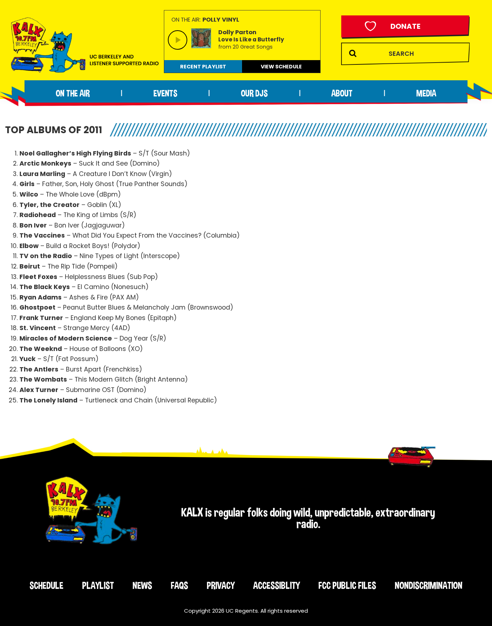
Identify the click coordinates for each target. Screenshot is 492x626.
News (142, 585)
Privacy (220, 585)
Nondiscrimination (428, 585)
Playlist (98, 585)
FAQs (179, 585)
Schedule (46, 585)
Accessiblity (276, 585)
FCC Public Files (347, 585)
